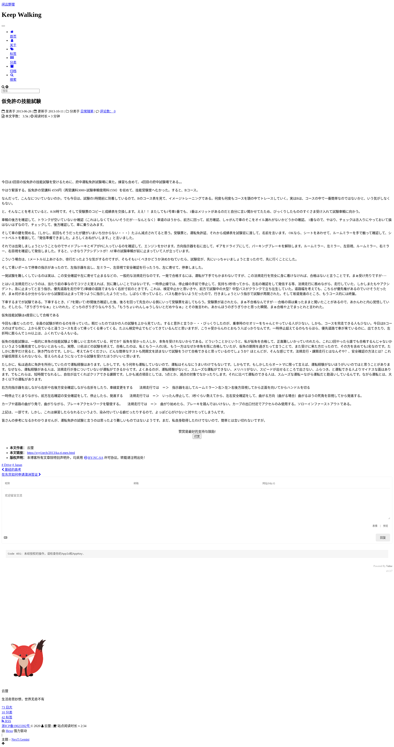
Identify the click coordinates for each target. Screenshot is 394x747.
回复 (383, 537)
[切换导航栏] (3, 26)
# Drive (6, 465)
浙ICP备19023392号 (16, 726)
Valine (389, 566)
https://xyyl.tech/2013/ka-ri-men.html (51, 452)
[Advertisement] (197, 147)
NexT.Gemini (20, 739)
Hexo (9, 731)
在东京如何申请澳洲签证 (20, 474)
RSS (7, 721)
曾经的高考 (12, 469)
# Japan (17, 465)
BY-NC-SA (95, 457)
